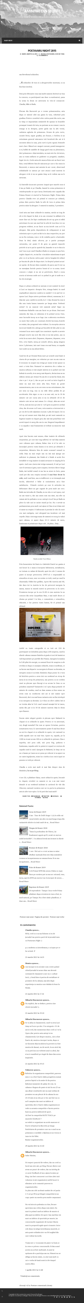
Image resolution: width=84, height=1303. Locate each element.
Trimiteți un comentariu (30, 1276)
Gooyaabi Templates (65, 1295)
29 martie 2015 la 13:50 (34, 1146)
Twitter (46, 796)
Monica (28, 963)
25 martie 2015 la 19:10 (34, 1013)
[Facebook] (54, 1297)
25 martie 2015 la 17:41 (34, 994)
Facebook (36, 796)
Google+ (55, 796)
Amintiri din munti (42, 11)
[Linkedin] (62, 1297)
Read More (54, 822)
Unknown (29, 1070)
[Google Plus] (59, 1297)
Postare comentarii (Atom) (41, 1285)
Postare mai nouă (27, 917)
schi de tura (59, 54)
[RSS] (74, 1297)
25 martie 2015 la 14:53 (34, 957)
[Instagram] (64, 1297)
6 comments (43, 55)
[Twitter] (57, 1297)
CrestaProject (19, 1295)
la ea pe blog (32, 770)
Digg (46, 797)
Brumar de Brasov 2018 (38, 848)
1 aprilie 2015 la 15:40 (34, 1270)
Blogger (40, 1294)
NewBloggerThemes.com (42, 1295)
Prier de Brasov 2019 (37, 867)
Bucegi (43, 54)
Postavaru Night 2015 (42, 50)
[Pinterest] (69, 1297)
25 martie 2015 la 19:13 (34, 1064)
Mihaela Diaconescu (33, 1000)
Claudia (28, 930)
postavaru (50, 54)
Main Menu (8, 40)
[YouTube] (67, 1297)
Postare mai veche (57, 917)
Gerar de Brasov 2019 (37, 812)
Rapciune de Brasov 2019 (39, 887)
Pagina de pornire (42, 917)
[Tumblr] (72, 1297)
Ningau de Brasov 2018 (38, 828)
